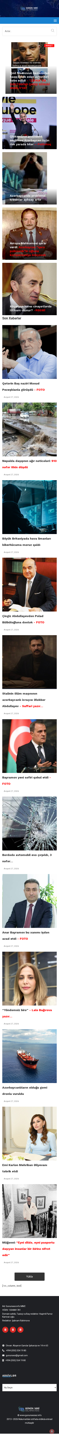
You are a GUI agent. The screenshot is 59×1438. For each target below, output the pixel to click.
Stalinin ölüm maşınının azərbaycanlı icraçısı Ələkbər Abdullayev (23, 700)
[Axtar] (52, 31)
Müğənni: (28, 1249)
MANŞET (49, 46)
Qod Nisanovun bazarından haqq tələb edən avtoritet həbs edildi (30, 80)
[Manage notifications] (51, 1431)
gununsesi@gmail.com (17, 1355)
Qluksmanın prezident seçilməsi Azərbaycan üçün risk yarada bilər (30, 140)
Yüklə (29, 1276)
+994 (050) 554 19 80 (16, 1350)
